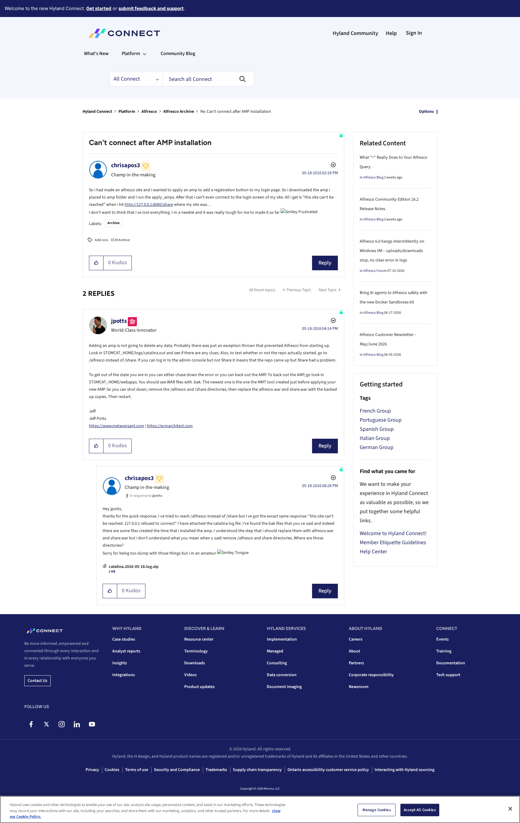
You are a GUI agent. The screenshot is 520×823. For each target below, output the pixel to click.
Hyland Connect (97, 112)
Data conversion (282, 675)
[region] (260, 809)
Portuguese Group (381, 420)
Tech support (448, 675)
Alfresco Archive (178, 112)
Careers (355, 639)
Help (391, 33)
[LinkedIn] (76, 724)
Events (442, 639)
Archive (113, 223)
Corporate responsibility (371, 675)
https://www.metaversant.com (116, 426)
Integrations (123, 675)
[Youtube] (92, 724)
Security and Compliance (177, 770)
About (354, 651)
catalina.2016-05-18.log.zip (133, 567)
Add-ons (101, 240)
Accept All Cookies (420, 809)
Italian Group (375, 438)
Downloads (194, 663)
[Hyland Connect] (124, 33)
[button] (96, 263)
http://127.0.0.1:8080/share (149, 205)
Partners (356, 663)
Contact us (37, 681)
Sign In (414, 33)
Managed (275, 651)
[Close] (510, 808)
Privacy (92, 770)
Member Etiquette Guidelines (393, 542)
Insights (119, 663)
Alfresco (149, 112)
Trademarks (216, 770)
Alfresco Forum (375, 270)
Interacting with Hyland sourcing (404, 770)
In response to (146, 495)
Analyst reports (126, 651)
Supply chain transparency (257, 770)
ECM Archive (120, 240)
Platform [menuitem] (131, 53)
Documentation (450, 663)
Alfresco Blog (373, 177)
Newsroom (359, 687)
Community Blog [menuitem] (178, 53)
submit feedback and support (151, 8)
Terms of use (136, 770)
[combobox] (208, 79)
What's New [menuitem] (96, 53)
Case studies (123, 639)
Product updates (199, 687)
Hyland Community (355, 33)
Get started (98, 8)
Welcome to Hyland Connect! (393, 533)
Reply (324, 263)
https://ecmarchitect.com (170, 426)
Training (443, 651)
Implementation (282, 639)
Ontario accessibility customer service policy (328, 770)
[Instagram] (61, 724)
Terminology (196, 651)
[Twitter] (46, 724)
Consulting (277, 663)
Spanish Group (377, 429)
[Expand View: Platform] (144, 53)
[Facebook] (31, 724)
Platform (126, 112)
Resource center (198, 639)
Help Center (373, 551)
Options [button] (426, 112)
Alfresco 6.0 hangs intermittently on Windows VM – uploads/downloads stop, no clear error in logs (392, 250)
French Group (375, 411)
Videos (190, 675)
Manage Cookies (376, 809)
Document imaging (284, 687)
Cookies (112, 770)
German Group (376, 447)
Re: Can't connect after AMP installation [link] (235, 112)
